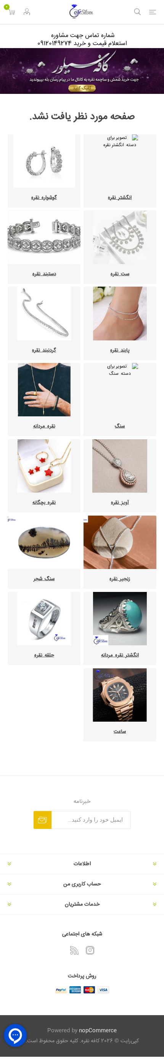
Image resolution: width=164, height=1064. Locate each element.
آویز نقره (120, 502)
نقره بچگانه (44, 502)
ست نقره (120, 274)
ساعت (120, 731)
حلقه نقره (44, 655)
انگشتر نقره (120, 198)
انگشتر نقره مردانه (120, 655)
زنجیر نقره (119, 579)
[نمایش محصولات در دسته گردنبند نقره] (44, 313)
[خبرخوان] (74, 950)
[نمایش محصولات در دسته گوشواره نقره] (44, 161)
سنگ (120, 426)
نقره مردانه (44, 426)
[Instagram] (90, 950)
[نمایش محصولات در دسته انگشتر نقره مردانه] (120, 618)
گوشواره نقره (44, 198)
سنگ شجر (44, 579)
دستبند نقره (44, 274)
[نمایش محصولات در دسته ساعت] (120, 695)
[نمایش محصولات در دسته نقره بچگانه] (44, 466)
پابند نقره (120, 350)
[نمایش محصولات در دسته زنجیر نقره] (120, 542)
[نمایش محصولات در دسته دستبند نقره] (44, 237)
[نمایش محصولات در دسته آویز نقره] (120, 466)
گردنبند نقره (44, 350)
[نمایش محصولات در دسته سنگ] (120, 389)
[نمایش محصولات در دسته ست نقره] (120, 237)
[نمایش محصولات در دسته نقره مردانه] (44, 389)
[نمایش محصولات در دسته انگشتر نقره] (120, 161)
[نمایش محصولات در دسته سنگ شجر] (44, 542)
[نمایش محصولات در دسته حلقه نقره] (44, 618)
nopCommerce (98, 1031)
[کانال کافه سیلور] (82, 71)
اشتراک (42, 820)
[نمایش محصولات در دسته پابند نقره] (120, 313)
